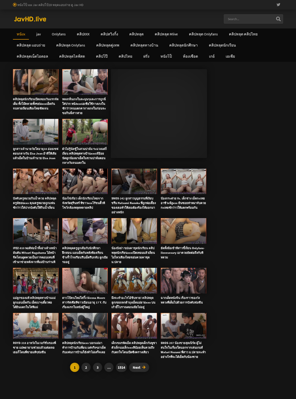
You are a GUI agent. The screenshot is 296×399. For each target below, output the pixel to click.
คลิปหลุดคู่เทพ (162, 150)
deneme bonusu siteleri (253, 2)
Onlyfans (24, 150)
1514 (121, 367)
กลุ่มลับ (102, 84)
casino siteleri (225, 2)
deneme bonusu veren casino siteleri (188, 2)
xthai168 (182, 205)
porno (4, 2)
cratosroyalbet (115, 7)
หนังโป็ (220, 150)
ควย (236, 89)
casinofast (96, 2)
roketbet (187, 7)
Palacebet (79, 2)
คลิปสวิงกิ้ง (54, 150)
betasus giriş (38, 7)
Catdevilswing (86, 84)
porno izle (16, 2)
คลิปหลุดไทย (47, 79)
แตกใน (214, 89)
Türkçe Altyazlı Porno (41, 12)
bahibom (111, 2)
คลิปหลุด (69, 84)
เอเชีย (245, 150)
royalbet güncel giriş (57, 2)
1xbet (23, 7)
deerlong (42, 94)
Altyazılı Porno (116, 205)
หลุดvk (200, 120)
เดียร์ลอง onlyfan (94, 79)
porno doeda (33, 2)
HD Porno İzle (137, 205)
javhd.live (20, 79)
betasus (54, 7)
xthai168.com (132, 160)
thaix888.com (170, 180)
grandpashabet (205, 7)
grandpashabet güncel (234, 7)
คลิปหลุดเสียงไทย (69, 79)
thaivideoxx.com (191, 170)
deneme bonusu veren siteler (140, 2)
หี (231, 89)
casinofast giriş (154, 7)
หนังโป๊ (32, 79)
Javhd (170, 205)
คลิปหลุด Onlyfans (121, 150)
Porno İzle (156, 205)
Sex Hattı (19, 12)
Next (136, 367)
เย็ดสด (224, 89)
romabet (172, 7)
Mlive (31, 94)
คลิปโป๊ (194, 150)
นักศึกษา (245, 89)
